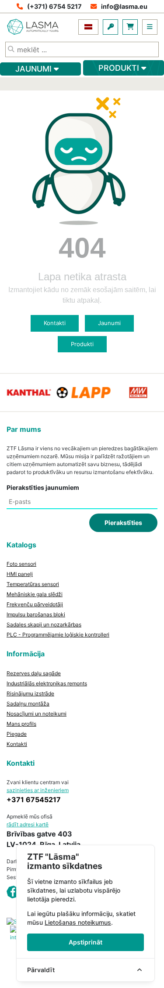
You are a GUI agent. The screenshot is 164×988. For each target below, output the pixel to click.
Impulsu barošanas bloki (36, 614)
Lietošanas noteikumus (78, 922)
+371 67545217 (34, 799)
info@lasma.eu (124, 6)
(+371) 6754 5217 (54, 6)
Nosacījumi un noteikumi (36, 713)
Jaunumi (109, 322)
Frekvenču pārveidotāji (35, 604)
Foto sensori (21, 564)
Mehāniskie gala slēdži (35, 594)
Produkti (82, 343)
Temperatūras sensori (33, 584)
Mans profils (21, 723)
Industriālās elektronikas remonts (47, 683)
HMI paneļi (20, 574)
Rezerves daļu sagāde (34, 673)
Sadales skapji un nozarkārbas (44, 624)
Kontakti (55, 322)
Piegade (17, 734)
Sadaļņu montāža (28, 703)
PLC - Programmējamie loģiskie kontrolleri (58, 634)
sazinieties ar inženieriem (38, 790)
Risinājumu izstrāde (30, 693)
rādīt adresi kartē (28, 824)
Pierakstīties (123, 522)
